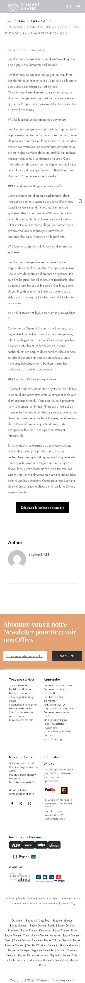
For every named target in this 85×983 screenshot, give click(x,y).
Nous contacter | (52, 903)
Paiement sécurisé (20, 693)
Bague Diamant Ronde (42, 925)
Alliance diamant (68, 945)
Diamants (17, 920)
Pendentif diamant (63, 920)
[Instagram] (30, 804)
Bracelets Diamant (53, 960)
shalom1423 (38, 50)
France (24, 856)
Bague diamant (18, 925)
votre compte (17, 716)
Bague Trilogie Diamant (57, 940)
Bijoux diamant (31, 960)
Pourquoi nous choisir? (22, 774)
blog (73, 903)
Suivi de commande (21, 720)
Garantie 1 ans (17, 790)
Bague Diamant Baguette (28, 940)
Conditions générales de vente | (21, 898)
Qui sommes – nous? (21, 763)
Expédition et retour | (49, 898)
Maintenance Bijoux (55, 720)
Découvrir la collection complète (42, 507)
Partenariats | (36, 903)
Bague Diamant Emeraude (36, 930)
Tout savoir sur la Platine (58, 708)
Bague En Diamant (60, 955)
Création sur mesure (21, 712)
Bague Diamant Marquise (46, 935)
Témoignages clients (21, 794)
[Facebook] (12, 804)
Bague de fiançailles (37, 920)
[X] (21, 804)
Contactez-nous (18, 685)
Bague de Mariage (18, 950)
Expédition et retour (20, 689)
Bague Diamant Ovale (17, 935)
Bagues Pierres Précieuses (33, 955)
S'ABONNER (67, 656)
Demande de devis (20, 708)
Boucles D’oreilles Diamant (42, 945)
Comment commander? (58, 685)
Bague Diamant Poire (65, 930)
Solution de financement (23, 704)
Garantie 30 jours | (20, 903)
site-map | (66, 903)
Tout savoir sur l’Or (55, 704)
